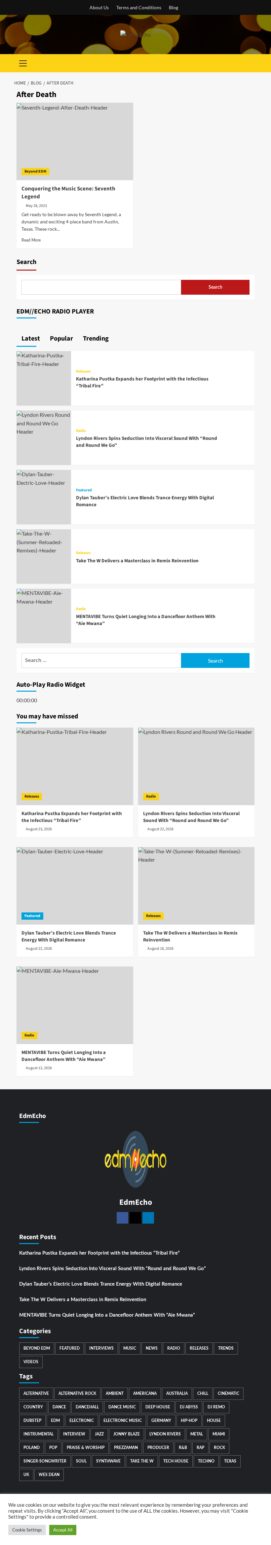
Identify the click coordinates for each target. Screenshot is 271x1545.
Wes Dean (49, 1475)
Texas (230, 1461)
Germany (161, 1421)
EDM (55, 1421)
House (214, 1421)
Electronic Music (122, 1421)
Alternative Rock (77, 1394)
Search (26, 262)
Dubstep (32, 1421)
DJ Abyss (189, 1407)
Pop (53, 1448)
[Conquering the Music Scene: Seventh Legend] (75, 141)
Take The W (142, 1461)
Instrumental (38, 1434)
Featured (84, 490)
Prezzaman (126, 1448)
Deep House (157, 1407)
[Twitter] (135, 1218)
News (152, 1348)
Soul (81, 1461)
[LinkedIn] (148, 1218)
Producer (158, 1448)
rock (219, 1448)
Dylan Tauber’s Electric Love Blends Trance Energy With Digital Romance (100, 1284)
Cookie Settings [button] (27, 1529)
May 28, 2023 (36, 206)
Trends (226, 1348)
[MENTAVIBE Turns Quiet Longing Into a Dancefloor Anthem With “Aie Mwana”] (44, 596)
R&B (183, 1448)
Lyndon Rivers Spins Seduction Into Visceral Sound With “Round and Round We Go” (112, 1268)
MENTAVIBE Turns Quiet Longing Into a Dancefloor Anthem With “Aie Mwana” (107, 1315)
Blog (173, 7)
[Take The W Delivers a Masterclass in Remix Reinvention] (44, 541)
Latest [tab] (30, 338)
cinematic (228, 1394)
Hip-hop (189, 1421)
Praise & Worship (85, 1448)
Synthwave (108, 1461)
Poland (31, 1448)
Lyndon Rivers (165, 1434)
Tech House (175, 1461)
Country (33, 1407)
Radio (81, 431)
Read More (31, 240)
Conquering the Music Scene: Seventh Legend (68, 193)
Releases (83, 371)
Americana (145, 1394)
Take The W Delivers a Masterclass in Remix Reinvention (137, 560)
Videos (30, 1362)
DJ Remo (216, 1407)
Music (129, 1348)
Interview (74, 1434)
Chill (202, 1394)
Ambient (115, 1394)
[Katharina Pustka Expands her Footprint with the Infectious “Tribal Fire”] (44, 359)
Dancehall (87, 1407)
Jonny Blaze (126, 1434)
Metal (196, 1434)
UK (26, 1475)
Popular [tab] (61, 338)
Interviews (101, 1348)
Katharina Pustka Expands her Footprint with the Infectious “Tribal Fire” (99, 1253)
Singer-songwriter (44, 1461)
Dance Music (122, 1407)
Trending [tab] (95, 338)
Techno (206, 1461)
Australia (177, 1394)
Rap (200, 1448)
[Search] (250, 63)
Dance (59, 1407)
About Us (99, 7)
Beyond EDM (35, 171)
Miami (219, 1434)
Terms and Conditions (138, 7)
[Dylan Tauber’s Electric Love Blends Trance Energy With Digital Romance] (44, 478)
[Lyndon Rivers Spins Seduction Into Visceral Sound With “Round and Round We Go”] (44, 422)
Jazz (99, 1434)
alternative (36, 1394)
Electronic (81, 1421)
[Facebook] (122, 1218)
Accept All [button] (62, 1529)
